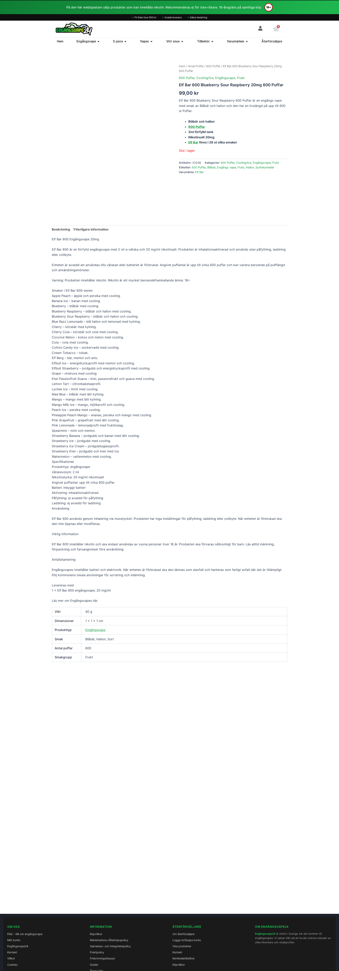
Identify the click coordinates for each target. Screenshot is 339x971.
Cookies (12, 964)
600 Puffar (213, 66)
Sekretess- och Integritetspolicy (110, 946)
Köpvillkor (96, 934)
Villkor (11, 958)
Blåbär (211, 167)
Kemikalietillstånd (183, 958)
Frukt (241, 78)
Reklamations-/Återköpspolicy (109, 940)
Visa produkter (181, 946)
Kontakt (12, 952)
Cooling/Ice (204, 78)
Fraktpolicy (97, 952)
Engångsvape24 (17, 946)
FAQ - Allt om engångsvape (24, 934)
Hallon (250, 167)
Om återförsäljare (183, 934)
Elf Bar (193, 142)
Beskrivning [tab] (61, 229)
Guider (94, 964)
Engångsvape (225, 78)
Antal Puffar (196, 66)
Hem (182, 66)
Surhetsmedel (265, 167)
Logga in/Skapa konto (186, 940)
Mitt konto (13, 940)
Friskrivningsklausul (102, 958)
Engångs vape (226, 167)
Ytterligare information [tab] (90, 229)
